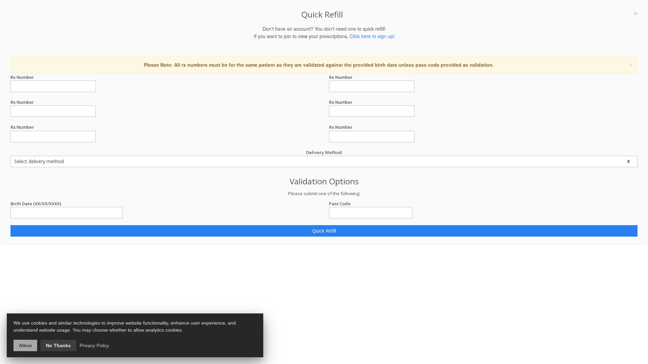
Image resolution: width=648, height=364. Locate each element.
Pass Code (340, 204)
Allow (25, 345)
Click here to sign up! (372, 36)
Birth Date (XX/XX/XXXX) (35, 204)
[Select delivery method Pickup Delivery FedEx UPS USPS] (324, 161)
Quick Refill (324, 231)
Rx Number (22, 77)
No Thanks (58, 345)
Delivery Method (324, 152)
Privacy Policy (94, 345)
